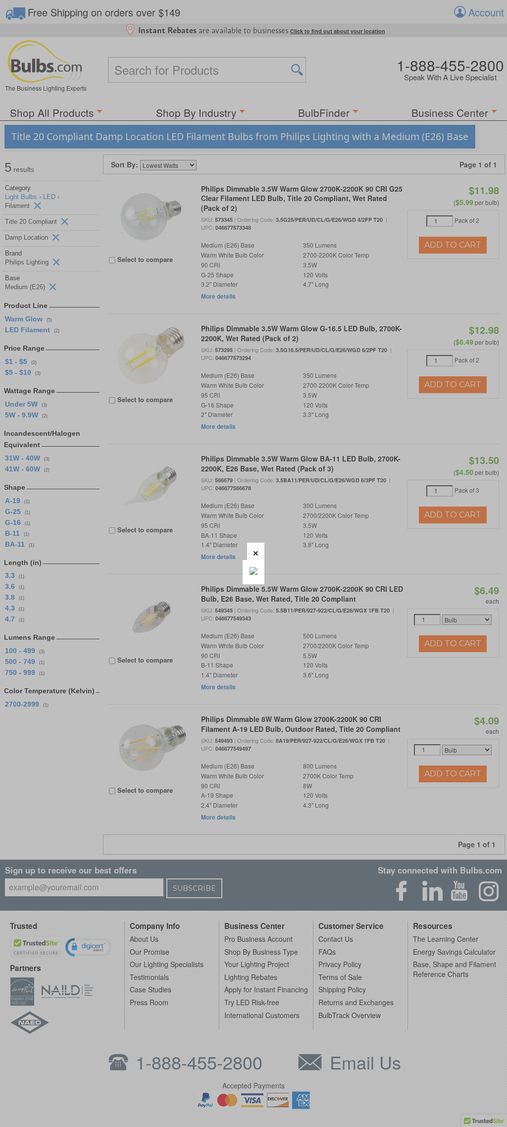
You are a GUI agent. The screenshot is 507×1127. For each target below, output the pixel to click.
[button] (255, 551)
